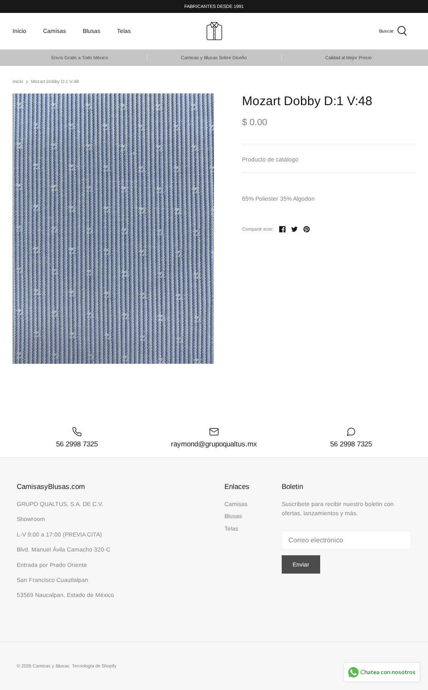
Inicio (19, 31)
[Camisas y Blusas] (214, 31)
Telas (124, 31)
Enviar (301, 564)
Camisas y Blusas (51, 665)
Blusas (91, 31)
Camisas (54, 31)
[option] (113, 228)
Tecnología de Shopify (94, 665)
